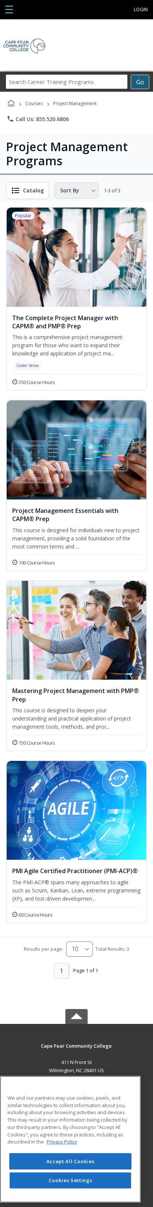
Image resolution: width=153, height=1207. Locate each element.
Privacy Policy (62, 1141)
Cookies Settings (70, 1180)
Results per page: (43, 949)
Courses (34, 103)
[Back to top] (76, 1051)
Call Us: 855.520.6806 (38, 119)
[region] (70, 1139)
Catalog (33, 190)
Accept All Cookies (70, 1161)
